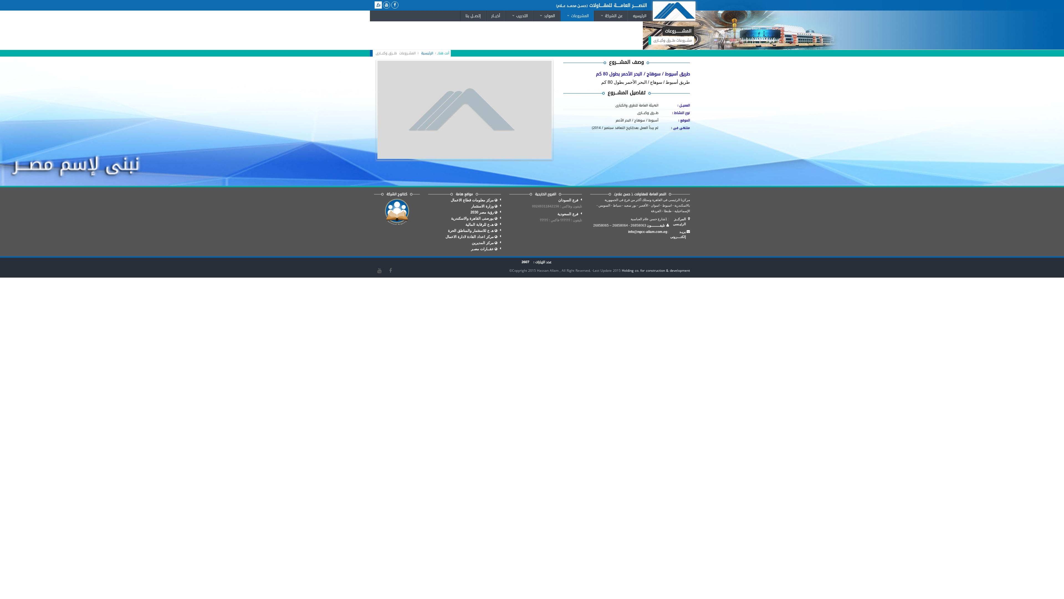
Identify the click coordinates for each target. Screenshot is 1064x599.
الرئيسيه (639, 16)
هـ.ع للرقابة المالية (480, 224)
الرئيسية (427, 53)
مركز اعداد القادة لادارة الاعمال (470, 237)
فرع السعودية (561, 217)
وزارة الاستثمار (482, 206)
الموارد (546, 16)
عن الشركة (610, 16)
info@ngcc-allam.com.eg (647, 232)
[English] (378, 5)
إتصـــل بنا (473, 16)
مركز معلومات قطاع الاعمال (472, 200)
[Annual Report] (397, 212)
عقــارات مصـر (482, 249)
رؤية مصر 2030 (482, 212)
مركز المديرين (483, 243)
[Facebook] (390, 270)
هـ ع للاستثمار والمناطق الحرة (471, 231)
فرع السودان (557, 203)
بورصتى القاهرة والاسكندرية (472, 218)
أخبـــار (495, 16)
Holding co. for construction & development (656, 271)
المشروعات (577, 16)
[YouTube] (386, 5)
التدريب (519, 16)
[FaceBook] (394, 5)
